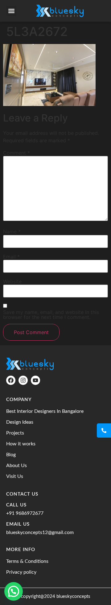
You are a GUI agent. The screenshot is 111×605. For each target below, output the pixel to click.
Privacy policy (21, 572)
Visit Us (14, 476)
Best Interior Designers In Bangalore (45, 411)
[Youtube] (35, 380)
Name (12, 231)
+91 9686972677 (24, 513)
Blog (11, 454)
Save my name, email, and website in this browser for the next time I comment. (51, 315)
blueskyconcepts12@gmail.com (40, 532)
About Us (16, 465)
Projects (15, 433)
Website (12, 281)
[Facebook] (10, 380)
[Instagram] (23, 380)
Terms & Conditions (27, 561)
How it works (20, 443)
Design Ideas (19, 422)
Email (11, 256)
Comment (16, 152)
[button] (11, 11)
